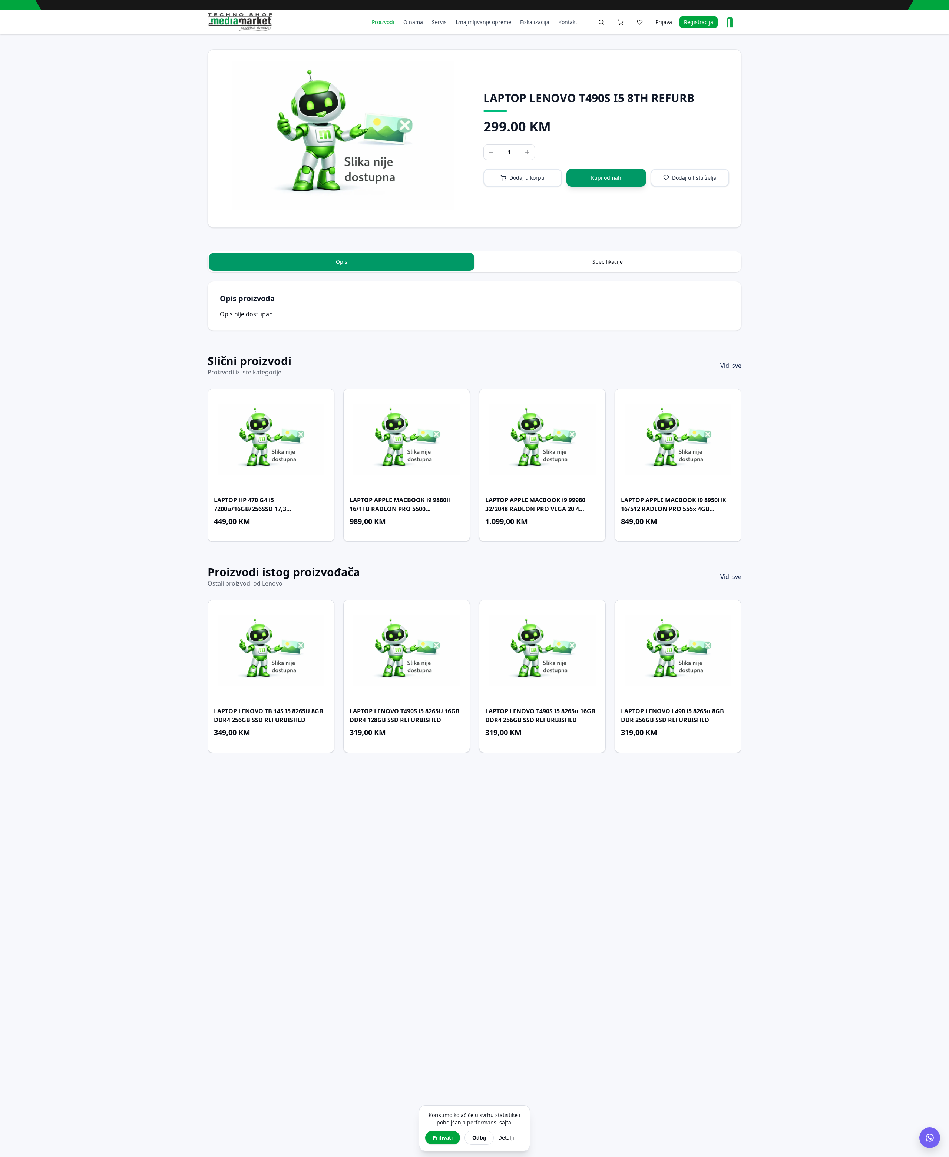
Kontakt (567, 22)
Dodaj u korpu (527, 177)
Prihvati (443, 1137)
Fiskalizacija (534, 22)
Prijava (663, 22)
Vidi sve (730, 365)
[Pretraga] (601, 22)
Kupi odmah (606, 177)
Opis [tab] (341, 261)
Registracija (698, 22)
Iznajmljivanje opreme (483, 22)
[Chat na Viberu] (929, 1137)
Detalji (506, 1137)
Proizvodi (383, 22)
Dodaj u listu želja (694, 177)
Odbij (479, 1137)
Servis (439, 22)
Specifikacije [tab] (607, 261)
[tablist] (474, 261)
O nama (413, 22)
